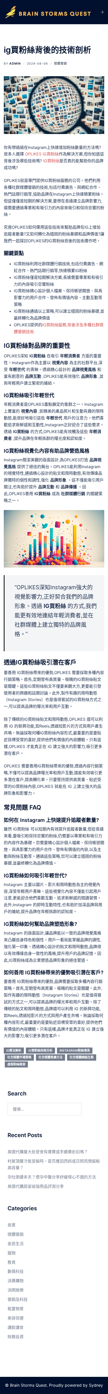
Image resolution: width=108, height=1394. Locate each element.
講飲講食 (16, 1327)
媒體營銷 (60, 63)
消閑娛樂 (16, 1290)
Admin (15, 63)
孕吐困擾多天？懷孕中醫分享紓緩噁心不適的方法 (52, 1176)
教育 (12, 1262)
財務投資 (16, 1336)
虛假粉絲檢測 (16, 1064)
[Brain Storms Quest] (48, 11)
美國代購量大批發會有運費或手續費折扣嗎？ (48, 1151)
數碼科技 (16, 1271)
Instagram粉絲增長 (75, 1050)
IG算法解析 (13, 1050)
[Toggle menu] (102, 12)
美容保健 (16, 1318)
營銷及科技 (18, 1299)
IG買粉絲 (51, 160)
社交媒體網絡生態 (82, 1057)
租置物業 (16, 1308)
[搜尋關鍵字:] (44, 1109)
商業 (12, 1224)
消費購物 (16, 1280)
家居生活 (16, 1243)
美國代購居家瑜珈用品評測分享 (36, 1186)
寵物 (12, 1252)
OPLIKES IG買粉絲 (42, 153)
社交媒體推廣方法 (50, 1057)
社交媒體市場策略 (19, 1057)
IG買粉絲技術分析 (40, 1050)
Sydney (96, 1385)
